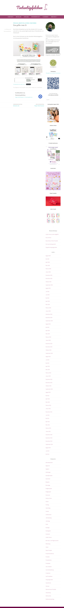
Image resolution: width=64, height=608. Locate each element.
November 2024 (49, 317)
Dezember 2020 (49, 434)
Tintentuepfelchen (7, 31)
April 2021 (48, 421)
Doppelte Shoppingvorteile (51, 247)
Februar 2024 (48, 337)
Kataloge (26, 16)
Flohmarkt (45, 16)
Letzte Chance (49, 537)
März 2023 (48, 369)
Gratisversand (48, 514)
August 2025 (48, 288)
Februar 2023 (48, 372)
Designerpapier (49, 488)
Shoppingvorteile (49, 579)
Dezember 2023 (49, 343)
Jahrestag (48, 521)
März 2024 (48, 333)
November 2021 (49, 412)
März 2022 (48, 402)
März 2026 (48, 265)
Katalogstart (48, 530)
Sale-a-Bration (49, 566)
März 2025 (48, 304)
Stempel (47, 586)
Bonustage (48, 485)
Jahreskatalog (48, 517)
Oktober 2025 (48, 281)
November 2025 (49, 278)
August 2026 (48, 255)
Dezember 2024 (49, 314)
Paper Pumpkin (49, 550)
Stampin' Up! (33, 87)
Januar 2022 (48, 408)
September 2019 (49, 444)
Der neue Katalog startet (51, 244)
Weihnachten (48, 595)
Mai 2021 (47, 418)
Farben (47, 501)
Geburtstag (21, 23)
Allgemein (48, 465)
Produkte (48, 556)
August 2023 (48, 356)
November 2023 (49, 346)
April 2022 (48, 398)
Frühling (15, 23)
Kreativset (48, 534)
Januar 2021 (48, 431)
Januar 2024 (48, 340)
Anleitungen (48, 472)
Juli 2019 (47, 451)
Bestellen (18, 16)
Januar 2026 (48, 272)
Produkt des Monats (50, 553)
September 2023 (49, 353)
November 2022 (49, 382)
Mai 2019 (47, 454)
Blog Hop (47, 482)
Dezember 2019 (49, 437)
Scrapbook (48, 573)
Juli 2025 (47, 291)
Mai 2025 (47, 298)
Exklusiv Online (49, 498)
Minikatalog (48, 543)
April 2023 (48, 366)
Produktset (48, 563)
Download (48, 495)
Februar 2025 (48, 307)
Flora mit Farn (48, 237)
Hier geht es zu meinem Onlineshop (53, 73)
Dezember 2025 (49, 275)
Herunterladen (28, 84)
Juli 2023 (47, 359)
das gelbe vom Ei (25, 87)
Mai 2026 (47, 259)
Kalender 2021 (17, 105)
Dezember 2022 (49, 379)
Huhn (30, 87)
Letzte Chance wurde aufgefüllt (52, 234)
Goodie (47, 511)
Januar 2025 (48, 311)
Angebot (47, 469)
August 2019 (48, 447)
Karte (47, 524)
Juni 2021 (48, 415)
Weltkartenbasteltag (50, 599)
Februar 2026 (48, 268)
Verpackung (48, 592)
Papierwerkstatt (35, 16)
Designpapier (48, 491)
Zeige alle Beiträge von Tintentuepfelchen (23, 97)
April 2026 (48, 262)
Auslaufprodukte (49, 475)
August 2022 (48, 392)
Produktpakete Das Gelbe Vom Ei (19, 84)
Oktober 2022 (48, 385)
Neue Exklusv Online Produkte (52, 240)
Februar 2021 (48, 428)
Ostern (27, 23)
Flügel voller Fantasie (39, 105)
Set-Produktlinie (49, 576)
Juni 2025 (48, 294)
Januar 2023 (48, 376)
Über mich (53, 16)
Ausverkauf (48, 478)
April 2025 (48, 301)
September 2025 (49, 285)
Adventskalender (49, 462)
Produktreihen (49, 560)
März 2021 (48, 424)
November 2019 (49, 441)
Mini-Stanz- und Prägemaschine (52, 540)
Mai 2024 (47, 327)
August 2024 (48, 324)
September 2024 (49, 320)
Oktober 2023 (48, 350)
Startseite (10, 16)
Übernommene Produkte (51, 589)
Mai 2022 (47, 395)
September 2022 (49, 389)
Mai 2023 (47, 363)
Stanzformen (32, 23)
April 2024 (48, 330)
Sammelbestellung (50, 569)
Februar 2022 (48, 405)
